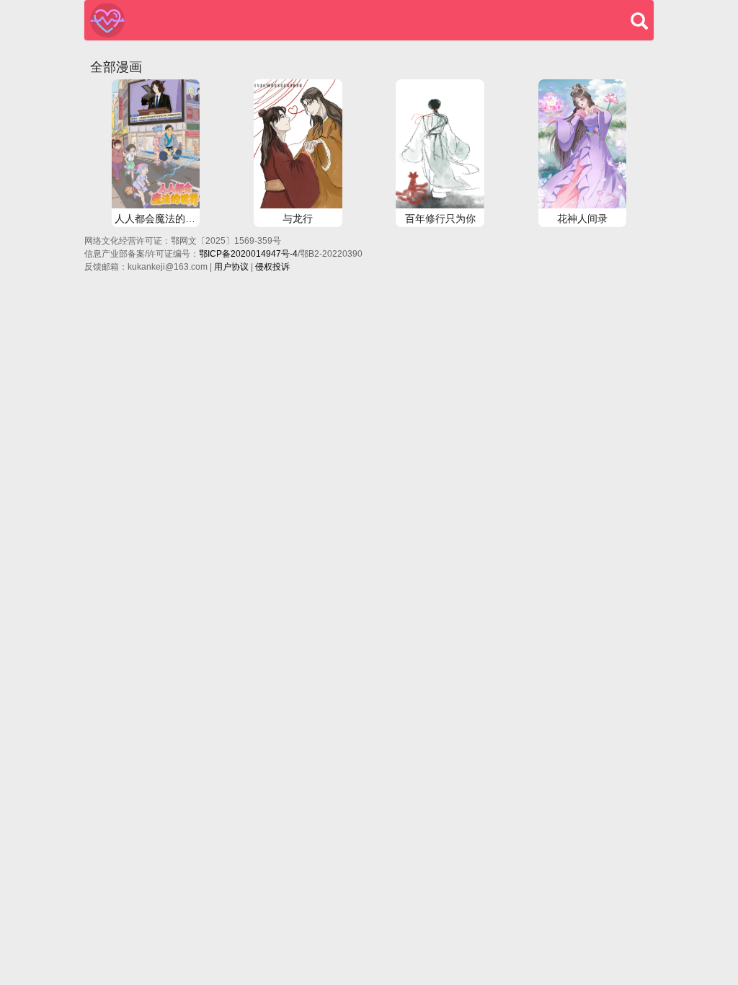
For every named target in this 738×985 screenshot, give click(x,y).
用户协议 (231, 267)
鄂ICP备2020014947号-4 (248, 254)
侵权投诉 (272, 267)
